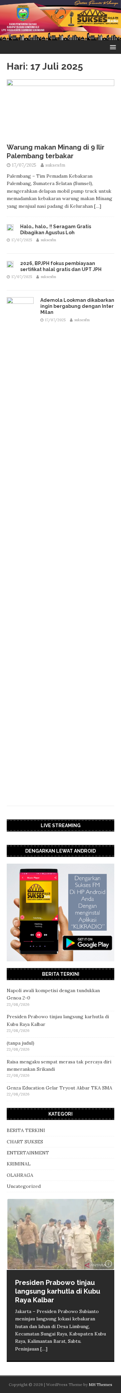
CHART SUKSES (25, 1142)
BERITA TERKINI (26, 1130)
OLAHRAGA (20, 1175)
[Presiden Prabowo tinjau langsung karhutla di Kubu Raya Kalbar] (60, 1234)
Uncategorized (24, 1186)
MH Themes (100, 1384)
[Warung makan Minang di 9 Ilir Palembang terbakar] (60, 136)
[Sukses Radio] (60, 36)
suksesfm (55, 165)
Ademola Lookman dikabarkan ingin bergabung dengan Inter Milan (77, 306)
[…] (97, 206)
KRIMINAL (19, 1164)
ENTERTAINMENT (28, 1153)
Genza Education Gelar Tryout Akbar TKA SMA (59, 1088)
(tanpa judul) (20, 1043)
